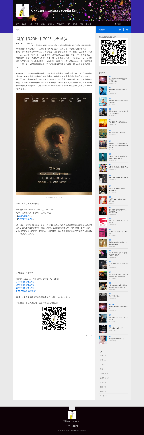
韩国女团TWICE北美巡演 (116, 328)
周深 (45, 45)
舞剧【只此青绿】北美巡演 (117, 133)
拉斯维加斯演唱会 (65, 45)
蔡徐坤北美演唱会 (114, 296)
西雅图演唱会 (86, 45)
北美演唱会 (38, 45)
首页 (17, 24)
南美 (43, 24)
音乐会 (88, 24)
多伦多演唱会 (53, 45)
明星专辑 (60, 24)
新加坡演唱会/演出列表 (26, 291)
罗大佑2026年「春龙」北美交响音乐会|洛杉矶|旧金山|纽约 (118, 275)
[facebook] (123, 30)
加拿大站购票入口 (25, 218)
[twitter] (120, 30)
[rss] (127, 30)
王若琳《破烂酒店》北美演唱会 (118, 167)
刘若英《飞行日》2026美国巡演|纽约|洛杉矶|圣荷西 (118, 157)
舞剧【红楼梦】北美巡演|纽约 (118, 122)
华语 (36, 24)
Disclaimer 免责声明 (72, 426)
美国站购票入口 (24, 215)
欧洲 (68, 24)
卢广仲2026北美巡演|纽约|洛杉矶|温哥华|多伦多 (118, 254)
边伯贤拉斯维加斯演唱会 (116, 339)
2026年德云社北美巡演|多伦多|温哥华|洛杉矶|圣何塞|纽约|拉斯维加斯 (118, 145)
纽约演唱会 (76, 45)
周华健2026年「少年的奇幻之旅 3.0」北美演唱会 (118, 112)
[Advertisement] (54, 253)
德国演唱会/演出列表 (25, 288)
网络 (81, 24)
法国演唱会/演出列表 (25, 284)
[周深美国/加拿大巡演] (54, 144)
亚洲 (24, 24)
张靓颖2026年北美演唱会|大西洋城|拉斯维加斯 (118, 243)
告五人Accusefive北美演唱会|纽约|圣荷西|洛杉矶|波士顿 (118, 286)
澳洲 (75, 24)
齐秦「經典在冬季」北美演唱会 (118, 177)
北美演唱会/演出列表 (25, 282)
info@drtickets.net (75, 421)
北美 (30, 24)
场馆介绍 (51, 24)
